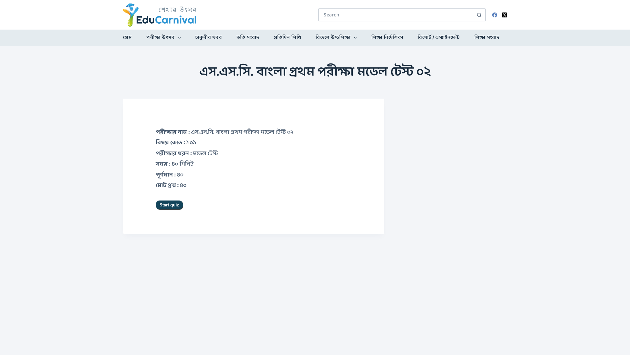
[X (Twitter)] (504, 14)
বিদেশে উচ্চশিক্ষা (333, 38)
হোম (127, 38)
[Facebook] (494, 14)
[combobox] (396, 14)
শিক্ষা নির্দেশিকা (387, 38)
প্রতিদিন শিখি (288, 38)
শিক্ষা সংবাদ (487, 38)
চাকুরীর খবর (208, 38)
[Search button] (479, 15)
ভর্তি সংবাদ (248, 38)
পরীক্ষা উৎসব (160, 38)
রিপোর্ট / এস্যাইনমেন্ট (439, 38)
